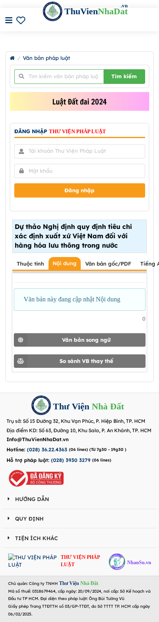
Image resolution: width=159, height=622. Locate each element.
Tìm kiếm (124, 76)
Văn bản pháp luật (46, 58)
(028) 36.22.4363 (47, 449)
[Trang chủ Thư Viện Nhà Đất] (12, 58)
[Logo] (41, 406)
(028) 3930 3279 (71, 460)
